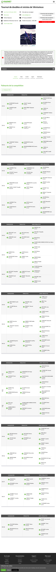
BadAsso (7, 561)
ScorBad (20, 561)
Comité (26, 76)
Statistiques (39, 76)
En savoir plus (15, 570)
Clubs (21, 76)
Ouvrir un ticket (34, 560)
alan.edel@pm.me (26, 15)
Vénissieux (6, 15)
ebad (20, 563)
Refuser (8, 570)
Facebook (34, 561)
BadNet (20, 560)
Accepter (3, 570)
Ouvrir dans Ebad (8, 23)
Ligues (32, 76)
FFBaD (6, 560)
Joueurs (15, 76)
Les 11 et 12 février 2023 (10, 12)
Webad (7, 563)
